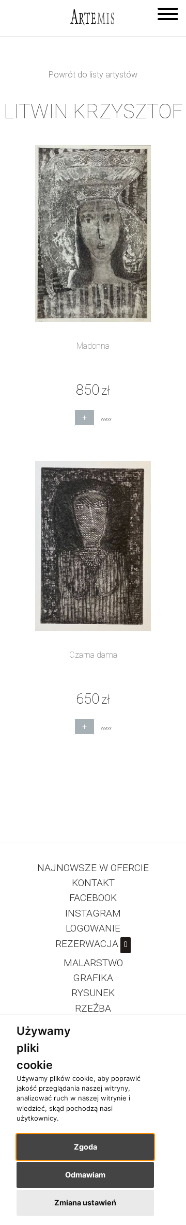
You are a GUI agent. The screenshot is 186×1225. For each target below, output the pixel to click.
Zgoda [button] (85, 1146)
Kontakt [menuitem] (93, 883)
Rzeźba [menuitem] (93, 1008)
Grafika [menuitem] (93, 978)
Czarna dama (93, 655)
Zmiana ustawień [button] (85, 1202)
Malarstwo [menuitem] (93, 963)
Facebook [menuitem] (93, 898)
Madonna (93, 346)
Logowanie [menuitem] (93, 928)
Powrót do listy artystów (93, 75)
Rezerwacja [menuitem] (91, 944)
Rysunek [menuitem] (93, 993)
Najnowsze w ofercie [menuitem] (93, 868)
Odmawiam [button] (85, 1174)
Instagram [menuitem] (93, 913)
